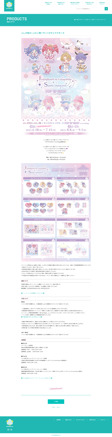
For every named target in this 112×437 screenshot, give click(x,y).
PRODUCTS (61, 3)
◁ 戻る (56, 401)
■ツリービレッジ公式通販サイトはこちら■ (32, 293)
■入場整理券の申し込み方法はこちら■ (31, 317)
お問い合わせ (92, 420)
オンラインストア (80, 420)
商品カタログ (68, 420)
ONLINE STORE (75, 3)
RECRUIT (102, 3)
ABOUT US (48, 3)
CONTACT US (89, 3)
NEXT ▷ (59, 407)
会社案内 (58, 420)
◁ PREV (53, 407)
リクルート (103, 420)
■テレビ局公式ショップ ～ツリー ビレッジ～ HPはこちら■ (36, 378)
